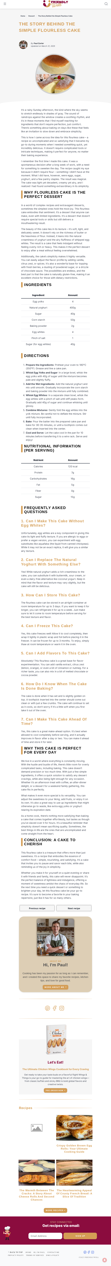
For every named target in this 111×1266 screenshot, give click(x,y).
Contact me (53, 1252)
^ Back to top (15, 1252)
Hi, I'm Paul (39, 1252)
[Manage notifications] (104, 1260)
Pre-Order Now (54, 1090)
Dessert (31, 16)
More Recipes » (56, 1210)
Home (23, 16)
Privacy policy (16, 1255)
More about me (54, 987)
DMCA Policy (52, 1255)
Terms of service (35, 1255)
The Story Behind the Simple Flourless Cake (55, 16)
